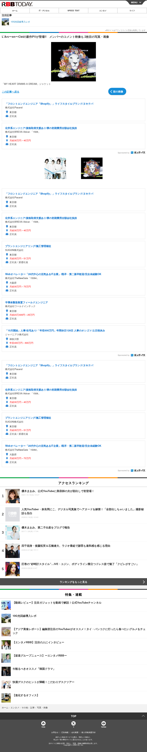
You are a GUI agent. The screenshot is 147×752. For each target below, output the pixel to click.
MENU (134, 2)
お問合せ (54, 732)
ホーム (15, 10)
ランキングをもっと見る (73, 582)
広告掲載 (64, 732)
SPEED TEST (73, 10)
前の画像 (118, 91)
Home (43, 727)
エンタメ (102, 10)
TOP (73, 716)
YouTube (103, 727)
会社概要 (75, 732)
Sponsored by (123, 152)
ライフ (132, 10)
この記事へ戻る (10, 91)
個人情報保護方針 (88, 732)
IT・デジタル (44, 10)
